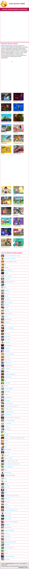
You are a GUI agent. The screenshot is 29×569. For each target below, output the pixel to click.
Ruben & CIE (6, 501)
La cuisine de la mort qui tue (9, 374)
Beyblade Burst (7, 278)
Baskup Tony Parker (8, 270)
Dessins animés (9, 563)
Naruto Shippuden (7, 449)
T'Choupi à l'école (7, 527)
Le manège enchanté (8, 388)
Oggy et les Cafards (8, 458)
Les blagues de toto (8, 408)
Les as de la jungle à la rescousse (11, 406)
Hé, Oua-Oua (6, 342)
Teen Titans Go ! (7, 536)
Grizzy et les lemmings (8, 328)
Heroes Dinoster (7, 336)
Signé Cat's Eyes (7, 515)
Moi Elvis (6, 440)
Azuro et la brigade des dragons (10, 261)
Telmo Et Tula (7, 539)
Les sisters (6, 426)
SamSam (6, 504)
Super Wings (6, 524)
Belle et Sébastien (7, 275)
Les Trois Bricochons (8, 403)
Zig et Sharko (7, 559)
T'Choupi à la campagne (9, 530)
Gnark (5, 325)
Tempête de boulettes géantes (10, 541)
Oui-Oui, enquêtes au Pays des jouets (11, 463)
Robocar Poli (6, 498)
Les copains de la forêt (8, 411)
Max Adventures (7, 429)
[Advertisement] (14, 26)
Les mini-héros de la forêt (9, 420)
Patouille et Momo (7, 472)
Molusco (6, 443)
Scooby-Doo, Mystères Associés (10, 510)
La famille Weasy (7, 377)
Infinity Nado (6, 348)
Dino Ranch (6, 304)
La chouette (6, 371)
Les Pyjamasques (7, 397)
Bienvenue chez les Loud (9, 281)
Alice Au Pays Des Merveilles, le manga (12, 255)
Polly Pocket (6, 487)
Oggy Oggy (6, 455)
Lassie (5, 380)
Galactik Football (7, 319)
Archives (26, 567)
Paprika (5, 469)
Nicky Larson (6, 452)
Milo (5, 432)
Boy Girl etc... (7, 293)
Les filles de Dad (7, 414)
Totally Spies (6, 544)
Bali (5, 264)
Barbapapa (6, 267)
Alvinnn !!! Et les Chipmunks (10, 258)
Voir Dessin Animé (17, 4)
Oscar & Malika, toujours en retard (11, 460)
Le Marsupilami (7, 382)
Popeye (5, 489)
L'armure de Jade (7, 362)
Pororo (5, 492)
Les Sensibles (7, 400)
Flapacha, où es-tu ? (8, 313)
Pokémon (6, 484)
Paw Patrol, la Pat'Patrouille (9, 475)
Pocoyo (5, 481)
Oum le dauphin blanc (8, 466)
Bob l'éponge (6, 290)
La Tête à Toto (7, 368)
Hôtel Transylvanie (8, 345)
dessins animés (5, 47)
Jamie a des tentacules (8, 354)
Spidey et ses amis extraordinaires (11, 521)
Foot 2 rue (6, 316)
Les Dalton (6, 394)
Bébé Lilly (6, 296)
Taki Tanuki (6, 533)
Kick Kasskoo (7, 356)
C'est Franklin (7, 299)
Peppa (5, 478)
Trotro (5, 550)
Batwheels (6, 273)
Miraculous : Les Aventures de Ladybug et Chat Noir (14, 437)
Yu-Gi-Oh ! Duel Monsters (9, 556)
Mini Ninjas (6, 434)
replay (24, 563)
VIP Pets (6, 553)
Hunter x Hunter (7, 339)
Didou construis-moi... (8, 301)
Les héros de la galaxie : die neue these (12, 417)
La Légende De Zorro (8, 365)
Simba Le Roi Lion (7, 518)
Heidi (5, 330)
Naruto (5, 446)
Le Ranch (6, 385)
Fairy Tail (6, 307)
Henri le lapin (6, 333)
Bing (5, 284)
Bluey (5, 287)
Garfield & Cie (7, 322)
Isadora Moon (7, 351)
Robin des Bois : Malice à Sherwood (11, 495)
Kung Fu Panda (7, 359)
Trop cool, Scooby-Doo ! (9, 547)
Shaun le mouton (7, 513)
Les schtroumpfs (7, 423)
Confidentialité (21, 567)
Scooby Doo (6, 507)
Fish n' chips (6, 310)
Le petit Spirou (7, 391)
